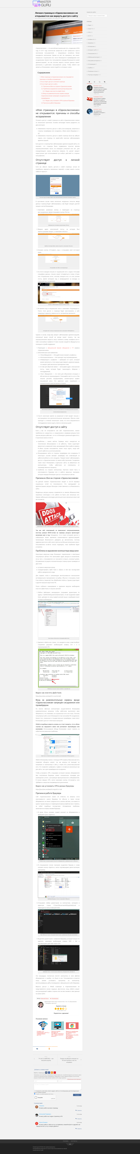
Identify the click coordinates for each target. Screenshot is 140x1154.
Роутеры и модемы (93, 74)
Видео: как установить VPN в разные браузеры (58, 100)
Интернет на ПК (92, 50)
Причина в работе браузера (50, 103)
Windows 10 (91, 39)
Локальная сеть (92, 53)
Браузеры (90, 43)
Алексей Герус (45, 998)
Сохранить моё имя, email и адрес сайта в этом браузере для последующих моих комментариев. (56, 1091)
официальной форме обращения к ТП (61, 348)
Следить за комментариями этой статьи (44, 1094)
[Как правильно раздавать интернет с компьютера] (90, 111)
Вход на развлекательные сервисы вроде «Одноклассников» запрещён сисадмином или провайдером (55, 96)
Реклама (65, 1141)
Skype (89, 25)
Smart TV (90, 28)
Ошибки (50, 18)
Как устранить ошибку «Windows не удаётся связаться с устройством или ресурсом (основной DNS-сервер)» (100, 101)
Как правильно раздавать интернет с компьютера (99, 112)
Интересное (91, 46)
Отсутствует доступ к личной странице (52, 81)
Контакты (74, 1141)
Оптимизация (91, 64)
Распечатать (54, 998)
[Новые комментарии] (99, 82)
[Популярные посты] (89, 82)
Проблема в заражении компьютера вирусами (56, 88)
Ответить (79, 1110)
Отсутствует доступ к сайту (48, 84)
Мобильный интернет (94, 57)
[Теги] (104, 82)
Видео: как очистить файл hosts (54, 91)
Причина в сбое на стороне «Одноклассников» (56, 86)
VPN (89, 32)
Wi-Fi (89, 35)
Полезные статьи (92, 71)
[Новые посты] (94, 82)
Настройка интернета (41, 18)
